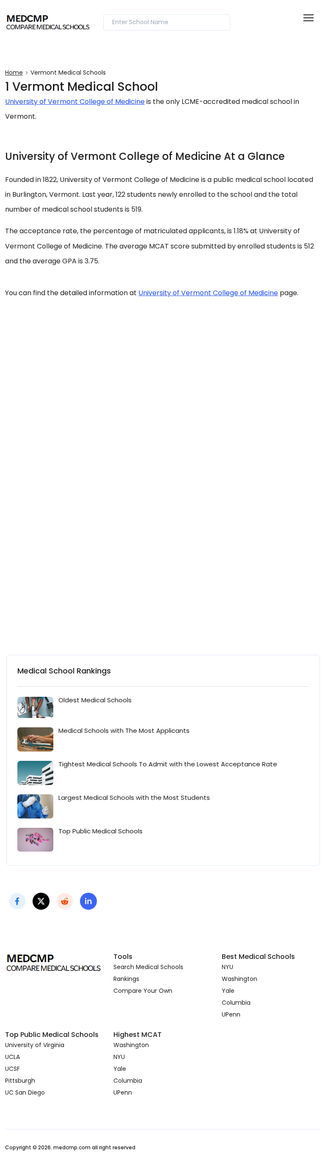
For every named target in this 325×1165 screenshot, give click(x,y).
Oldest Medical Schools (95, 700)
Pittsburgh (20, 1080)
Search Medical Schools (148, 967)
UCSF (12, 1068)
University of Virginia (34, 1045)
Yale (228, 990)
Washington (239, 979)
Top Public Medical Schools (100, 831)
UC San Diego (25, 1092)
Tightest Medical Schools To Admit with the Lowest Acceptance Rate (167, 764)
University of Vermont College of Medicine (75, 101)
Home (14, 72)
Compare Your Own (142, 990)
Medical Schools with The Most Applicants (124, 730)
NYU (227, 967)
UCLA (12, 1057)
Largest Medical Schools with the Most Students (134, 797)
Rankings (126, 979)
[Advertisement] (162, 401)
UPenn (231, 1014)
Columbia (236, 1002)
